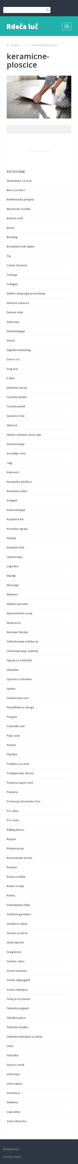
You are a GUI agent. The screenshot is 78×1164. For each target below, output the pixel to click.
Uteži (10, 1046)
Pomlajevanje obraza (20, 773)
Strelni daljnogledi (18, 980)
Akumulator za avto (19, 181)
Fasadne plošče (17, 397)
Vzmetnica (13, 1093)
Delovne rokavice (18, 303)
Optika (11, 689)
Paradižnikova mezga (20, 707)
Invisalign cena (16, 453)
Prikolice (12, 792)
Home (15, 45)
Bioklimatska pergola (20, 199)
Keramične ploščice (19, 482)
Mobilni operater (17, 604)
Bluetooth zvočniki (19, 209)
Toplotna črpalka (17, 1027)
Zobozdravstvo (17, 1121)
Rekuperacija (15, 848)
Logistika (12, 566)
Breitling (12, 237)
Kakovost (13, 472)
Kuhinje (11, 538)
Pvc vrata (13, 820)
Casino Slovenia (17, 265)
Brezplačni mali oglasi (20, 246)
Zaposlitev (14, 1112)
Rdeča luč (22, 26)
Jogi (9, 463)
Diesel (11, 340)
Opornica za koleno (19, 679)
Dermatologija (16, 331)
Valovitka (12, 1055)
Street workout (17, 971)
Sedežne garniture (19, 914)
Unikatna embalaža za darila (24, 1037)
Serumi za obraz (17, 933)
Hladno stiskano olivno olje (24, 435)
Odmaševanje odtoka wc (23, 641)
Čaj (9, 256)
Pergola (12, 717)
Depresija (13, 322)
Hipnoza (12, 425)
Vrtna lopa (13, 1074)
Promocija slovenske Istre (24, 801)
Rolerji (11, 895)
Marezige (13, 585)
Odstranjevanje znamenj (22, 651)
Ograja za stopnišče (19, 660)
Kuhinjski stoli (15, 547)
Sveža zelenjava (17, 990)
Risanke (12, 867)
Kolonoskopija (16, 510)
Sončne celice (16, 961)
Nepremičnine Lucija (19, 613)
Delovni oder (15, 312)
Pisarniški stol (15, 726)
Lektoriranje (14, 557)
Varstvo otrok (15, 1065)
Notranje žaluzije (17, 632)
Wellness (12, 1102)
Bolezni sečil (15, 218)
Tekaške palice (16, 1018)
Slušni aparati (15, 942)
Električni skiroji (17, 388)
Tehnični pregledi (18, 1008)
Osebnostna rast (18, 698)
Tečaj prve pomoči (18, 999)
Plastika (12, 754)
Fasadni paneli (16, 406)
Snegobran (14, 952)
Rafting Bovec (15, 830)
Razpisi (11, 839)
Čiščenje (12, 275)
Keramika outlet (17, 491)
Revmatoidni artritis (19, 858)
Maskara (12, 594)
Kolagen (12, 500)
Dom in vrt (13, 359)
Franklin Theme (12, 1156)
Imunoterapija (15, 444)
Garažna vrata (15, 416)
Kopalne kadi (15, 519)
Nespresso (14, 623)
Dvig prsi (12, 369)
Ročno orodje (15, 886)
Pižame (11, 745)
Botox (10, 228)
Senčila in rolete (17, 924)
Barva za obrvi (16, 190)
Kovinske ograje (17, 529)
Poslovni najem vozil (20, 783)
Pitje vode (13, 736)
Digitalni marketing (19, 350)
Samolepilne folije (18, 905)
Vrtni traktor (14, 1084)
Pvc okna (12, 811)
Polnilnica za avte (18, 764)
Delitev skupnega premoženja (26, 293)
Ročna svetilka (16, 877)
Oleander (13, 670)
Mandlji (11, 576)
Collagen (12, 284)
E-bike (11, 378)
